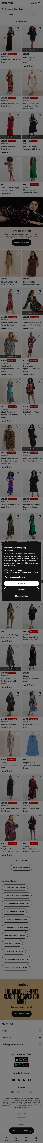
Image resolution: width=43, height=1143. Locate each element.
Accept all (21, 583)
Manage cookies (21, 596)
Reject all (21, 590)
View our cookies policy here (15, 577)
